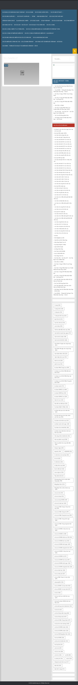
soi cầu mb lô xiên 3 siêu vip (62, 179)
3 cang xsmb (58, 308)
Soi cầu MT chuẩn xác (23, 16)
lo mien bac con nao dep (61, 455)
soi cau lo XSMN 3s (60, 556)
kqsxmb (57, 451)
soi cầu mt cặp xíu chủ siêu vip (62, 226)
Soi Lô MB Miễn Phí (69, 20)
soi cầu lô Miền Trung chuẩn (62, 620)
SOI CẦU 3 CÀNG (51, 24)
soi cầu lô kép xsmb (60, 616)
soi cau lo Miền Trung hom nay (63, 515)
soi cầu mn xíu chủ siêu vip (61, 209)
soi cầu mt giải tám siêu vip (61, 222)
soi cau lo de (58, 492)
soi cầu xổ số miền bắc (61, 641)
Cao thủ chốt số (59, 322)
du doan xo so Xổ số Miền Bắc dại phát (62, 372)
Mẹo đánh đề (59, 475)
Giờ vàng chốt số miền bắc (62, 436)
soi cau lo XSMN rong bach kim (63, 566)
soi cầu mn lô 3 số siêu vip (61, 194)
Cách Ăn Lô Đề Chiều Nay (56, 16)
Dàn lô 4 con (58, 400)
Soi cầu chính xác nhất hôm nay (62, 597)
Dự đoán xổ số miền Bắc (61, 427)
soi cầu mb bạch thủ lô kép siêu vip (63, 170)
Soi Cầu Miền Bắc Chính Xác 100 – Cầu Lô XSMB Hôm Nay (18, 41)
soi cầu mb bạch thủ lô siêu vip (62, 172)
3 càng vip (58, 312)
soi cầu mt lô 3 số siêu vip (61, 224)
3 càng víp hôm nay (60, 315)
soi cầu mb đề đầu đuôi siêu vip (62, 153)
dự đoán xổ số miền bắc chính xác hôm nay (62, 432)
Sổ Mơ (33, 16)
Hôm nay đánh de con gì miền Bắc (62, 444)
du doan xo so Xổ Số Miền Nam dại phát (62, 377)
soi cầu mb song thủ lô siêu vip (62, 183)
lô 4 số (57, 458)
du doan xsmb (59, 386)
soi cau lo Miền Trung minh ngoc (62, 519)
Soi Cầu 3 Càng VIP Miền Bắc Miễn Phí (12, 33)
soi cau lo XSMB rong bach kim (63, 547)
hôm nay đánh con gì (60, 439)
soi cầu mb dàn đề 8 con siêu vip (63, 148)
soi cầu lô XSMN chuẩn (61, 630)
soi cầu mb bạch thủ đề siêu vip (62, 150)
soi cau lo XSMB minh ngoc (62, 544)
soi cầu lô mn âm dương (61, 623)
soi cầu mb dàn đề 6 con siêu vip (63, 141)
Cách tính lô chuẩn (60, 336)
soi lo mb (58, 648)
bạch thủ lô (58, 319)
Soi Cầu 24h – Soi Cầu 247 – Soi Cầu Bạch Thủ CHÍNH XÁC (29, 24)
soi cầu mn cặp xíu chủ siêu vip (62, 190)
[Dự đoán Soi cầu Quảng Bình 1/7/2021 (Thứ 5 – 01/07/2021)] (21, 73)
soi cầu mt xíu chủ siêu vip (61, 233)
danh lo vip (58, 364)
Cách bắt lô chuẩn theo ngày (62, 333)
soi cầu (57, 592)
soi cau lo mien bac (60, 503)
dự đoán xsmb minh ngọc (61, 424)
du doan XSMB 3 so (60, 389)
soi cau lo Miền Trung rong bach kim (62, 524)
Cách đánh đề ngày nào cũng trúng (62, 349)
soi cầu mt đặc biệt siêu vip (61, 228)
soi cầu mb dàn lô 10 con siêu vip (63, 144)
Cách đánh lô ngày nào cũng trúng (62, 344)
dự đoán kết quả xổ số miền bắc (62, 411)
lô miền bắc (58, 462)
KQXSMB (68, 451)
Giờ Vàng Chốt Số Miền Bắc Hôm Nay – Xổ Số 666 (48, 41)
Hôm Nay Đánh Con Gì (8, 20)
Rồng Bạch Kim (59, 484)
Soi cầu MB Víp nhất (56, 12)
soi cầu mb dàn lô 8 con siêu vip (63, 168)
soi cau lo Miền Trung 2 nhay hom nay (62, 507)
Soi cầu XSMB (59, 637)
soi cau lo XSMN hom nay (62, 559)
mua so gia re (59, 472)
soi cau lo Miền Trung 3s (61, 511)
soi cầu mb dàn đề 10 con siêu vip (63, 146)
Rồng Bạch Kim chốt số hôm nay (62, 488)
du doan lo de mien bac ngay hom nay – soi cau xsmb (17, 12)
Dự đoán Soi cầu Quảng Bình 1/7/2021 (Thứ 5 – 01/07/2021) (21, 82)
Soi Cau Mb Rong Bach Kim (40, 37)
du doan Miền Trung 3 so (61, 367)
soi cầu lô (58, 609)
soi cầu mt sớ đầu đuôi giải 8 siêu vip (64, 215)
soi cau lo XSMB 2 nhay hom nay (62, 529)
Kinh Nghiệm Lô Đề (42, 16)
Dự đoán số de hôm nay (61, 420)
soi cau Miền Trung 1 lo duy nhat (62, 578)
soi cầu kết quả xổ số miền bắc (63, 606)
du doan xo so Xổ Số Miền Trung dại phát (62, 382)
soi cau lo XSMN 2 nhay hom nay (62, 552)
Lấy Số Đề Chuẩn (34, 20)
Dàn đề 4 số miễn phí (60, 403)
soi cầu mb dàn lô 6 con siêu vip (63, 165)
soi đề (68, 655)
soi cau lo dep (59, 496)
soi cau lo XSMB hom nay (61, 540)
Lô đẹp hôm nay (59, 465)
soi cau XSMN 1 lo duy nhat (62, 589)
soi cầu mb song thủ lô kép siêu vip (63, 174)
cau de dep (58, 326)
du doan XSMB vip (60, 393)
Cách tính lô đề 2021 (60, 340)
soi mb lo (58, 655)
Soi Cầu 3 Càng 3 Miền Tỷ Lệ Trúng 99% (13, 29)
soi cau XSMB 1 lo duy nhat (62, 585)
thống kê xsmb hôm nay (61, 662)
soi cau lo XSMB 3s (60, 533)
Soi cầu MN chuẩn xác (8, 16)
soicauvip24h (58, 582)
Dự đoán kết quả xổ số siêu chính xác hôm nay (62, 416)
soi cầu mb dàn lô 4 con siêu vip (63, 163)
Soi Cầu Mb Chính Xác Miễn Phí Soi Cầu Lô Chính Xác (16, 37)
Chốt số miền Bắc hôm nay (62, 329)
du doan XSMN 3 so (60, 396)
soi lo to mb (58, 651)
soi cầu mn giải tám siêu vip (61, 192)
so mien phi (58, 658)
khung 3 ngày (59, 448)
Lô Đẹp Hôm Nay (45, 20)
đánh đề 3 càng (59, 669)
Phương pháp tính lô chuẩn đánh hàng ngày (62, 480)
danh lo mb (58, 360)
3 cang (57, 305)
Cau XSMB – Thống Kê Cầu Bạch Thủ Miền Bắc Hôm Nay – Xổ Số (20, 45)
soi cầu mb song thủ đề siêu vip (62, 155)
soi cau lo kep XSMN (60, 499)
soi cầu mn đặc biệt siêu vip (61, 200)
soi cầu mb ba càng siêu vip (61, 135)
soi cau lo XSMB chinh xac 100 (63, 537)
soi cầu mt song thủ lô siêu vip (62, 230)
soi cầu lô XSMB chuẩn (61, 627)
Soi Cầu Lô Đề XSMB (57, 20)
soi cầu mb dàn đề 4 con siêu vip (63, 139)
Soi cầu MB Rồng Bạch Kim (62, 634)
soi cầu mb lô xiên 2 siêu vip (62, 177)
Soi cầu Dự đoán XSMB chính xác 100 (62, 602)
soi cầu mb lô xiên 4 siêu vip (62, 181)
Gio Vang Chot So (7, 24)
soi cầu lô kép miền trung (61, 613)
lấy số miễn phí (59, 469)
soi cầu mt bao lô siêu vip (61, 213)
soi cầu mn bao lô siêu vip (61, 188)
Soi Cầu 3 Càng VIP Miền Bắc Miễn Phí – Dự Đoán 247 (39, 33)
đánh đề (57, 665)
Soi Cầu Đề (58, 644)
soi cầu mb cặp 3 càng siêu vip (62, 137)
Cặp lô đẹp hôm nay (60, 357)
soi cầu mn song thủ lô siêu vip (62, 207)
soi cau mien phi (59, 573)
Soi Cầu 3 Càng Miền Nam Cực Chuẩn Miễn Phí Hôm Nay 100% (43, 29)
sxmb (69, 658)
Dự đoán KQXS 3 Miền (22, 20)
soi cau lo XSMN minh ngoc (62, 563)
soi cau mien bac (59, 570)
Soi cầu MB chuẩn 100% (41, 12)
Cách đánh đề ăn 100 (60, 353)
